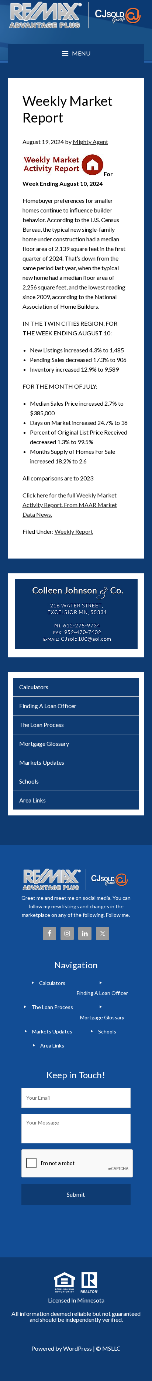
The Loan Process (41, 724)
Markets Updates (41, 762)
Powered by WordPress (61, 1348)
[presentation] (77, 1163)
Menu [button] (81, 53)
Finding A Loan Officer (47, 705)
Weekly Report (74, 531)
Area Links (32, 800)
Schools (29, 781)
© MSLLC (108, 1348)
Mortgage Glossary (44, 743)
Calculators (33, 686)
